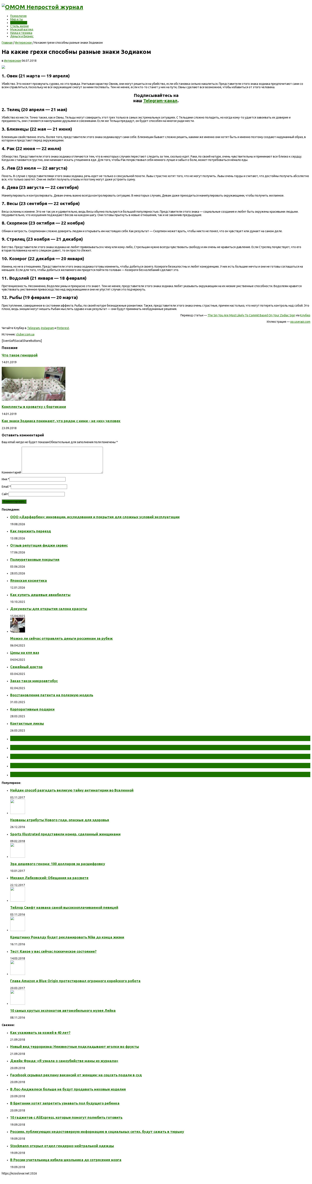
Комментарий (11, 472)
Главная (7, 42)
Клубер (305, 315)
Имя (4, 479)
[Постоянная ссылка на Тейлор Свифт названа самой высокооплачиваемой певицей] (17, 900)
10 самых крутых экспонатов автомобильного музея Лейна (63, 1010)
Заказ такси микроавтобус (34, 681)
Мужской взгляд (21, 29)
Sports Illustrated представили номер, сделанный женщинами (65, 834)
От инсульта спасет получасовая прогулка (57, 738)
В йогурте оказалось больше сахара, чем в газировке (69, 765)
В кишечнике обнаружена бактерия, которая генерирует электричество (89, 756)
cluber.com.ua (25, 334)
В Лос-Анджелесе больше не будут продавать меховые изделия (68, 1089)
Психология (18, 16)
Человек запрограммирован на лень (50, 774)
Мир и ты (16, 19)
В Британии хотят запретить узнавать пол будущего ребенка (64, 1103)
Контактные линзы (27, 723)
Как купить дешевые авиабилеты (40, 595)
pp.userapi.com (300, 321)
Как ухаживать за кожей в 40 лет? (40, 1033)
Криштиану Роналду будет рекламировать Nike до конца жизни (67, 937)
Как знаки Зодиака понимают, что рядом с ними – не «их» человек (61, 421)
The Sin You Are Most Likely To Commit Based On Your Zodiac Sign (251, 315)
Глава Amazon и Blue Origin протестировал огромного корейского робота (75, 981)
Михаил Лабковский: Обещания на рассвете (49, 878)
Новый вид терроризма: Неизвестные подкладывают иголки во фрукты (74, 1047)
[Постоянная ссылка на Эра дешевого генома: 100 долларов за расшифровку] (17, 856)
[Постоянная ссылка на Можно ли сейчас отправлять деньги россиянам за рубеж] (17, 631)
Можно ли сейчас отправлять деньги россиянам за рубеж (61, 638)
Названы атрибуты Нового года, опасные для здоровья (59, 820)
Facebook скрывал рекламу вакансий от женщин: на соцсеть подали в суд (76, 1075)
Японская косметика (28, 580)
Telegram (33, 328)
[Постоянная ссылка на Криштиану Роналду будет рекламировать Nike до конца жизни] (17, 930)
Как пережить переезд (30, 531)
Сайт (5, 494)
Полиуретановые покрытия (34, 559)
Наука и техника (21, 33)
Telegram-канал (160, 100)
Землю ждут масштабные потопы (48, 747)
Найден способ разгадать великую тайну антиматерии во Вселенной (72, 790)
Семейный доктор (26, 667)
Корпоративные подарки (32, 709)
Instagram (47, 328)
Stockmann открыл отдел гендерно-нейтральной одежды (62, 1146)
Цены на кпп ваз (24, 653)
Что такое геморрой (20, 355)
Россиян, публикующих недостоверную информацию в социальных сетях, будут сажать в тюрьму (97, 1132)
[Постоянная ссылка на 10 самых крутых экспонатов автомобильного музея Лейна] (17, 1003)
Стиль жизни (19, 26)
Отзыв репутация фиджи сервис (39, 545)
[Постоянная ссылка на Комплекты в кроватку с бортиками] (33, 399)
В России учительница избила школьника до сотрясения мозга (65, 1160)
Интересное (18, 22)
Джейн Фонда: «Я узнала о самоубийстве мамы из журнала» (64, 1061)
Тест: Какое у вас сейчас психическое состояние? (53, 951)
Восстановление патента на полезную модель (51, 695)
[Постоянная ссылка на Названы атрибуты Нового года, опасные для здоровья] (17, 813)
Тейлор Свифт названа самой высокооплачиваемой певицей (64, 907)
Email (5, 486)
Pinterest (63, 328)
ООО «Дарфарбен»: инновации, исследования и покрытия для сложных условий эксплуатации (95, 517)
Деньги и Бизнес (22, 36)
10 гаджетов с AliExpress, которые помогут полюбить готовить (66, 1117)
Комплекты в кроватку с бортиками (34, 407)
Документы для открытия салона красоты (48, 609)
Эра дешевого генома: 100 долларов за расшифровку (57, 864)
